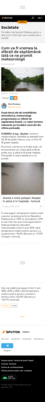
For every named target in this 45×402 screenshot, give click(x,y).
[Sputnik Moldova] (7, 19)
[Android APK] (8, 378)
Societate (5, 306)
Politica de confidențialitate (12, 367)
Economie (26, 339)
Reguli (31, 360)
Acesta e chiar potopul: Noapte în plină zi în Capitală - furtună (22, 199)
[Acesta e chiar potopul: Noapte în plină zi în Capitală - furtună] (22, 178)
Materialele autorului (14, 107)
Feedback (28, 371)
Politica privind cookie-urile (12, 371)
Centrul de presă (20, 360)
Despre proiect (7, 360)
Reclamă (12, 364)
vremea (14, 306)
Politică (5, 339)
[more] (40, 206)
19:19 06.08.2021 (7, 64)
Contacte (4, 364)
